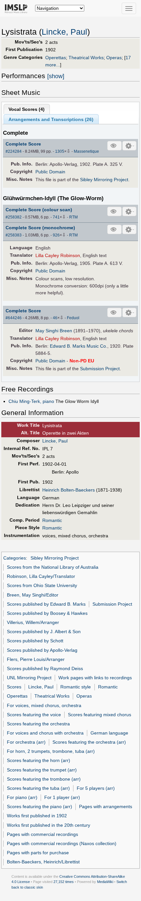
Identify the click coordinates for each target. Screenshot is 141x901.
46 (55, 318)
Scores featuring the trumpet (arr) (42, 769)
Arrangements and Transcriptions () (51, 119)
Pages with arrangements (105, 806)
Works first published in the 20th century (48, 825)
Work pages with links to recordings (95, 677)
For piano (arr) (22, 797)
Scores (14, 686)
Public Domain (50, 171)
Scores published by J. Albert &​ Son (44, 631)
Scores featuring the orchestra (38, 723)
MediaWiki (105, 882)
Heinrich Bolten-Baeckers (68, 490)
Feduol (73, 318)
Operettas (55, 57)
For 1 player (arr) (62, 797)
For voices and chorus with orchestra (45, 733)
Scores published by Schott (35, 640)
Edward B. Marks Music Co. (78, 346)
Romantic (52, 520)
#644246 (14, 318)
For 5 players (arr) (96, 788)
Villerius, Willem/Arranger (33, 622)
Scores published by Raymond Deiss (45, 668)
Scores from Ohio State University (42, 585)
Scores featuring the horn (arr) (38, 760)
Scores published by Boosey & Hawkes (47, 613)
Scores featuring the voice (34, 714)
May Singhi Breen (53, 330)
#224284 (14, 151)
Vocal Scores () (27, 109)
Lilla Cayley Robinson (57, 255)
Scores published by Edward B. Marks (46, 604)
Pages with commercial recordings (42, 834)
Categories (14, 558)
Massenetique (86, 151)
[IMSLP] (17, 8)
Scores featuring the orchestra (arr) (89, 742)
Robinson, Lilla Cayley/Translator (41, 576)
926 (56, 235)
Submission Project (100, 368)
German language (109, 733)
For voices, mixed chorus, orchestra (44, 705)
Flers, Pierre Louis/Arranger (36, 659)
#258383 (14, 235)
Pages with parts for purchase (38, 852)
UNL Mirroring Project (29, 677)
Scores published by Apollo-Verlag (42, 650)
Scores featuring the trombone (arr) (44, 779)
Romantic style (75, 686)
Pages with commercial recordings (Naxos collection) (61, 843)
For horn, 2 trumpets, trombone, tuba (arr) (51, 751)
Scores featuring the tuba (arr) (38, 788)
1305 (59, 151)
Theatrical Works (86, 57)
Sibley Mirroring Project (104, 179)
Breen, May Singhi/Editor (32, 595)
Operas (114, 57)
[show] (55, 76)
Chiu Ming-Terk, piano (31, 401)
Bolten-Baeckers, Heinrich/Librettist (43, 861)
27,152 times (63, 882)
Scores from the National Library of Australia (52, 567)
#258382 (14, 217)
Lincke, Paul (64, 31)
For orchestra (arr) (26, 742)
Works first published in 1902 (37, 815)
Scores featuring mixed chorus (99, 714)
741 (56, 217)
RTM (73, 217)
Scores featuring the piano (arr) (39, 806)
